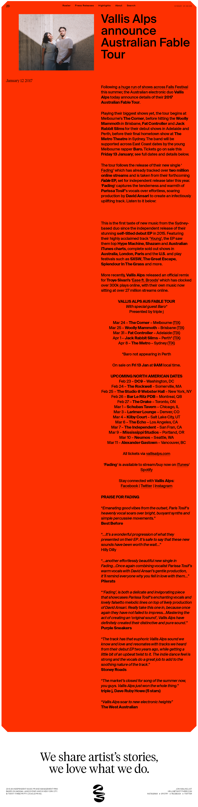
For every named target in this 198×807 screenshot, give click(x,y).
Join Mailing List (184, 789)
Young (155, 239)
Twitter (146, 486)
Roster (66, 5)
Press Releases (84, 5)
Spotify (146, 470)
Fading (107, 170)
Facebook (129, 486)
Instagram (163, 486)
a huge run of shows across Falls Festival (153, 87)
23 (8, 6)
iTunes (182, 465)
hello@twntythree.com (180, 791)
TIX (176, 323)
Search (131, 5)
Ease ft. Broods (145, 280)
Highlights (104, 5)
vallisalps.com (158, 454)
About (118, 5)
